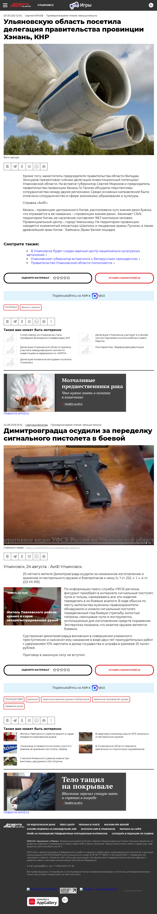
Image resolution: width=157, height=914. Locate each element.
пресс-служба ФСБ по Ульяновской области (53, 547)
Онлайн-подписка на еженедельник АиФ (52, 829)
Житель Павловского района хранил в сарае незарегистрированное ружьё (47, 735)
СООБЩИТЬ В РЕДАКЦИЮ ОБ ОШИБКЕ (133, 833)
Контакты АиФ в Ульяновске (98, 829)
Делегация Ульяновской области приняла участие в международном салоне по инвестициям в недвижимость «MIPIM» (45, 350)
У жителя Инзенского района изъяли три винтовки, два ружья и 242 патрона (44, 760)
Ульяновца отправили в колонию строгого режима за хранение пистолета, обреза (46, 748)
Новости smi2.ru (16, 413)
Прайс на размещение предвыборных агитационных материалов (67, 833)
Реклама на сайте (130, 829)
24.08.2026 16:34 (13, 424)
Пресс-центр (67, 824)
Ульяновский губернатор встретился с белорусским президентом (84, 259)
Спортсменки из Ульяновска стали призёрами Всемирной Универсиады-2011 (45, 336)
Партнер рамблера (133, 890)
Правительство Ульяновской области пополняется (71, 263)
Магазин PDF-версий (116, 824)
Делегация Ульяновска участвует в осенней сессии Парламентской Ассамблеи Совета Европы (121, 337)
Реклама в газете (89, 824)
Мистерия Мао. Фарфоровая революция (119, 347)
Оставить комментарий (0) (124, 278)
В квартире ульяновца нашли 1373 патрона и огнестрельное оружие (122, 735)
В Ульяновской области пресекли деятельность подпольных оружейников (119, 748)
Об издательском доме (41, 824)
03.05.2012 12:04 (13, 15)
